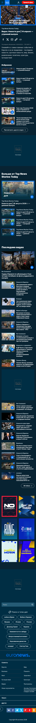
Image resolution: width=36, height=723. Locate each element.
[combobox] (18, 605)
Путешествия (6, 680)
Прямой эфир (28, 2)
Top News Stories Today (10, 201)
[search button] (32, 605)
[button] (15, 130)
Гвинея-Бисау (21, 360)
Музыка (7, 622)
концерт (11, 646)
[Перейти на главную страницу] (7, 2)
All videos (27, 486)
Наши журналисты (8, 688)
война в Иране (9, 617)
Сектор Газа (24, 646)
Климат (19, 299)
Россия (29, 622)
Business (19, 443)
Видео (4, 684)
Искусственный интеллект (18, 636)
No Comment (6, 271)
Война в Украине (26, 617)
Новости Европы (22, 282)
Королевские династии (18, 641)
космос (19, 473)
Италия (18, 622)
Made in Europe (21, 310)
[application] (18, 15)
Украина (26, 627)
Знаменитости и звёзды (18, 632)
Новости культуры (23, 423)
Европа (4, 667)
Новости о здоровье (23, 345)
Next (3, 675)
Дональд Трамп (12, 627)
